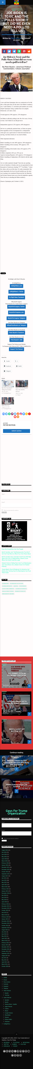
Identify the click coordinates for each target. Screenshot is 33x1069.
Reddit (15, 1046)
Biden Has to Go (5, 405)
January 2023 (5, 919)
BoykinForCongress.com (16, 312)
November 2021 (5, 949)
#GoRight (5, 583)
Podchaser (7, 1021)
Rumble (7, 993)
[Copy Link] (26, 414)
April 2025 (4, 884)
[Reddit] (18, 414)
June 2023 (4, 912)
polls (19, 10)
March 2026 (4, 861)
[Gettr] (29, 414)
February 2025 (5, 888)
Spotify (6, 1002)
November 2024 (5, 893)
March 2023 (4, 914)
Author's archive (16, 431)
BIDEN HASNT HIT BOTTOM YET (17, 730)
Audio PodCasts (7, 997)
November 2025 (5, 869)
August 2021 (5, 955)
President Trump (8, 593)
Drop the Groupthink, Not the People (12, 549)
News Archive (7, 982)
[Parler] (12, 414)
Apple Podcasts (8, 1006)
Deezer (6, 1010)
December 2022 (5, 921)
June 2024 (4, 897)
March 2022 (4, 940)
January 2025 (5, 891)
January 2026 (5, 865)
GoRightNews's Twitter (16, 292)
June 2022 (4, 934)
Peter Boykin (16, 38)
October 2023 (5, 910)
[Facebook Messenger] (23, 414)
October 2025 (5, 871)
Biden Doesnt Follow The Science (16, 786)
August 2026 (5, 850)
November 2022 (5, 923)
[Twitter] (15, 414)
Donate (5, 979)
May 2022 (4, 936)
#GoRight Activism (16, 583)
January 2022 (5, 944)
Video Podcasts (7, 990)
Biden (14, 10)
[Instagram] (21, 414)
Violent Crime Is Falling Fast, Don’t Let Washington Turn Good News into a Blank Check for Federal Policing (16, 564)
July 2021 (4, 957)
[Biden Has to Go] (8, 400)
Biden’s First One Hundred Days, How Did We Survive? (22, 389)
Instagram (6, 986)
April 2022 (4, 938)
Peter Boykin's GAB (16, 340)
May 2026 (4, 856)
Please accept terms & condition (11, 510)
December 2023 (5, 906)
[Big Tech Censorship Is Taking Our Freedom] (8, 383)
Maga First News (8, 591)
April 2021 (4, 962)
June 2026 (4, 854)
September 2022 (5, 927)
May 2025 (4, 882)
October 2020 (5, 966)
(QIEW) (16, 586)
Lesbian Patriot (21, 588)
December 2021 (5, 947)
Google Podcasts (9, 1013)
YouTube (7, 995)
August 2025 (5, 876)
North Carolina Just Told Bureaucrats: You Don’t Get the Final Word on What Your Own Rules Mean (16, 553)
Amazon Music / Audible (11, 1004)
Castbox (7, 1008)
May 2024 (4, 899)
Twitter (6, 1044)
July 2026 (4, 852)
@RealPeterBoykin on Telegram (16, 325)
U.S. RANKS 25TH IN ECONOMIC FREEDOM (16, 674)
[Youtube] (15, 416)
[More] (18, 416)
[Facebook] (3, 414)
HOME (5, 977)
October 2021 (5, 951)
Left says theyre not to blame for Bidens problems (16, 702)
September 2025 (5, 873)
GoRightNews (7, 1023)
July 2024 (4, 895)
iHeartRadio (8, 1015)
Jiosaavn (7, 1017)
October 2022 (5, 925)
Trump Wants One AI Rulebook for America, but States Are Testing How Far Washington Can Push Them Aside (16, 571)
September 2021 (5, 953)
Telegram (6, 988)
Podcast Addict (8, 1019)
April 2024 (4, 901)
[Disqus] (16, 458)
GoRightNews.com (16, 286)
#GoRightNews (7, 586)
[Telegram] (6, 414)
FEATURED (23, 586)
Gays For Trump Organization (16, 812)
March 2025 (4, 886)
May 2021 (4, 960)
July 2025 (4, 878)
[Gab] (9, 414)
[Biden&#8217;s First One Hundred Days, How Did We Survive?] (22, 383)
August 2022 (5, 929)
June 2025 (4, 880)
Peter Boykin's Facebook (16, 333)
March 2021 (4, 964)
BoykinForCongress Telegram (16, 318)
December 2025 (5, 867)
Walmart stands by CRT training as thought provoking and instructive (16, 763)
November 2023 (5, 908)
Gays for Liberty (8, 588)
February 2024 (5, 904)
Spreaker (7, 1000)
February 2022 (5, 942)
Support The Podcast (16, 349)
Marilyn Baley (20, 591)
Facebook (6, 984)
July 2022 (4, 932)
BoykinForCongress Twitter (16, 307)
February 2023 (5, 917)
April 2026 (4, 858)
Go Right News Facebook (16, 297)
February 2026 (5, 863)
